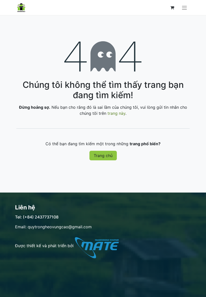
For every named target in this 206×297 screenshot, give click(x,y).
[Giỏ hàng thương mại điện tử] (172, 8)
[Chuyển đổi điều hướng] (184, 7)
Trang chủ (103, 155)
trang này (116, 113)
